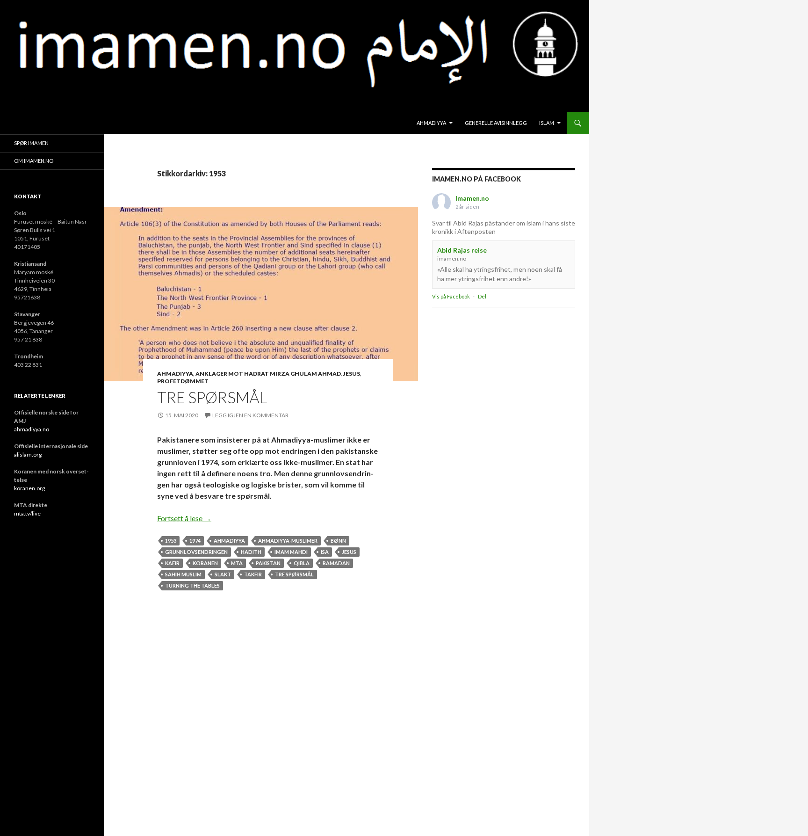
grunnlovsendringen (196, 552)
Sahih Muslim (183, 574)
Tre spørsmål (212, 397)
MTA (237, 563)
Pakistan (268, 563)
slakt (223, 574)
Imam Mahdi (291, 552)
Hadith (251, 552)
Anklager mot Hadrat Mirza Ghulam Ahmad (268, 373)
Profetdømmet (183, 381)
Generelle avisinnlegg (496, 123)
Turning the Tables (192, 585)
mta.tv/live (27, 513)
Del (482, 296)
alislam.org (28, 454)
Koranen (205, 563)
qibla (302, 563)
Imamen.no (472, 198)
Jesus (351, 373)
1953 (170, 541)
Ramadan (336, 563)
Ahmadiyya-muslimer (287, 541)
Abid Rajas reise (462, 250)
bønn (338, 541)
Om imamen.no (33, 161)
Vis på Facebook (451, 296)
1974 (195, 541)
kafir (172, 563)
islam (546, 123)
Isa (325, 552)
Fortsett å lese (184, 518)
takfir (253, 574)
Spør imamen (31, 143)
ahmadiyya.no (31, 429)
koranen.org (29, 488)
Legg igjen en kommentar (250, 415)
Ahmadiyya (431, 123)
